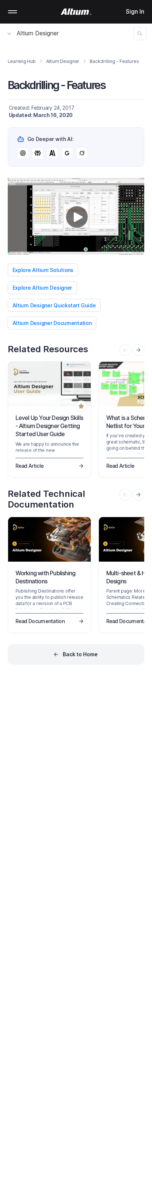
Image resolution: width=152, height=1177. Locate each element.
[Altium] (76, 11)
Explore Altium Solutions (43, 270)
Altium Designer (38, 33)
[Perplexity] (38, 153)
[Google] (67, 153)
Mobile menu (12, 12)
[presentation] (138, 350)
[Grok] (82, 153)
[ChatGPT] (23, 153)
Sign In (135, 11)
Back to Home (80, 654)
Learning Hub (22, 61)
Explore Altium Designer (42, 287)
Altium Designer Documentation (52, 323)
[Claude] (52, 153)
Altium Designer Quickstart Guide (54, 305)
